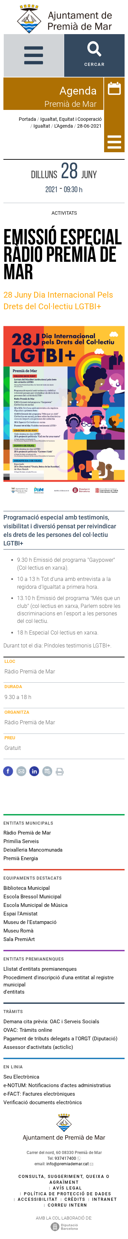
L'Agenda (63, 126)
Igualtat (41, 126)
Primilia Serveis (21, 841)
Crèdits (75, 1199)
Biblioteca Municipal (26, 888)
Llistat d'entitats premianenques (40, 969)
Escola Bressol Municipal (32, 897)
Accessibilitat (38, 1199)
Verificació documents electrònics (42, 1102)
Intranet (104, 1199)
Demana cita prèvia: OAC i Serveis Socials (51, 1022)
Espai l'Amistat (20, 914)
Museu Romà (18, 931)
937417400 (65, 1158)
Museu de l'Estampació (30, 922)
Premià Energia (20, 858)
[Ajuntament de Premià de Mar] (64, 1139)
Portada (27, 119)
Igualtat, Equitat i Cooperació (71, 119)
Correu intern (67, 1205)
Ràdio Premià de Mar (27, 833)
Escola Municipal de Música (35, 905)
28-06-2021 (89, 126)
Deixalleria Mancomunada (32, 850)
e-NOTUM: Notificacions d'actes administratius (57, 1085)
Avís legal (67, 1188)
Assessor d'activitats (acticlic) (38, 1047)
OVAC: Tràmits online (27, 1030)
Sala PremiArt (19, 939)
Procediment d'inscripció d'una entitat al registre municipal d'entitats (58, 984)
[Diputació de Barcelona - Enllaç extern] (64, 1226)
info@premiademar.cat (67, 1164)
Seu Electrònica (21, 1077)
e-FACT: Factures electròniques (39, 1094)
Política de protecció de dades (67, 1194)
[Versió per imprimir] (59, 771)
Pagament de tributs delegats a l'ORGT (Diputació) (60, 1039)
